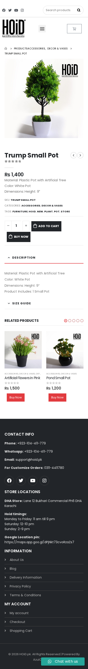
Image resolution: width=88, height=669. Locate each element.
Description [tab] (23, 257)
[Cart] (74, 28)
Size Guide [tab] (21, 303)
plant (48, 211)
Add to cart (48, 226)
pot (57, 211)
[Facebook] (4, 10)
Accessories (30, 205)
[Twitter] (10, 10)
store (65, 211)
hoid (32, 211)
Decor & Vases (52, 205)
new (40, 211)
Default (40, 373)
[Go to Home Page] (6, 48)
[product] (23, 349)
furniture (20, 211)
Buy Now (21, 237)
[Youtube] (16, 10)
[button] (42, 28)
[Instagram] (22, 10)
